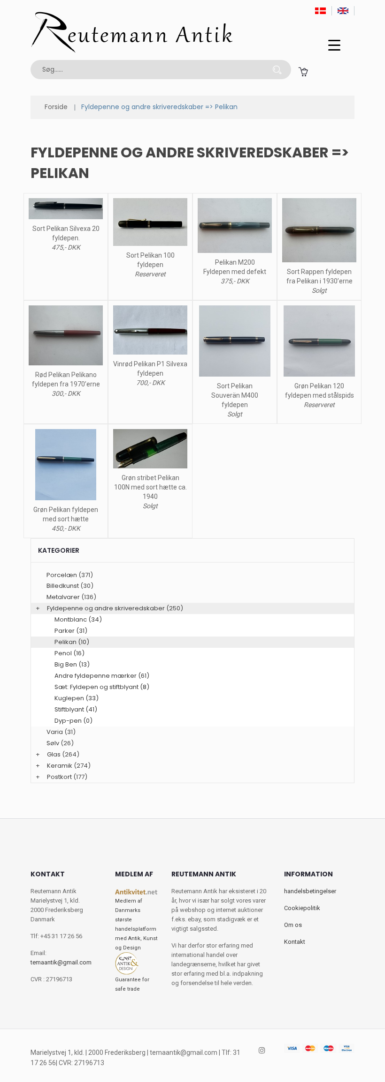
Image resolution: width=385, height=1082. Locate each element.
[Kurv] (303, 71)
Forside (56, 106)
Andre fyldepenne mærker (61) (101, 675)
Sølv (52, 743)
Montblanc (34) (78, 619)
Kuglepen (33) (76, 698)
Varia (54, 731)
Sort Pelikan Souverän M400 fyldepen (234, 395)
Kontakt (294, 941)
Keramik (59, 765)
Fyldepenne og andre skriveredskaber (106, 608)
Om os (293, 924)
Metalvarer (63, 597)
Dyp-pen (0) (73, 720)
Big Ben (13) (72, 664)
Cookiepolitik (302, 908)
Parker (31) (70, 630)
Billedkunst (62, 585)
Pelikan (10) (71, 641)
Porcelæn (61, 575)
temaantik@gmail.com (61, 962)
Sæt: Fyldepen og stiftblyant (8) (101, 686)
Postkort (59, 776)
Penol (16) (69, 653)
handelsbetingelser (310, 891)
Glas (54, 754)
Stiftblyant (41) (75, 709)
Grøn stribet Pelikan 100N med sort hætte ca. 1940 (150, 487)
